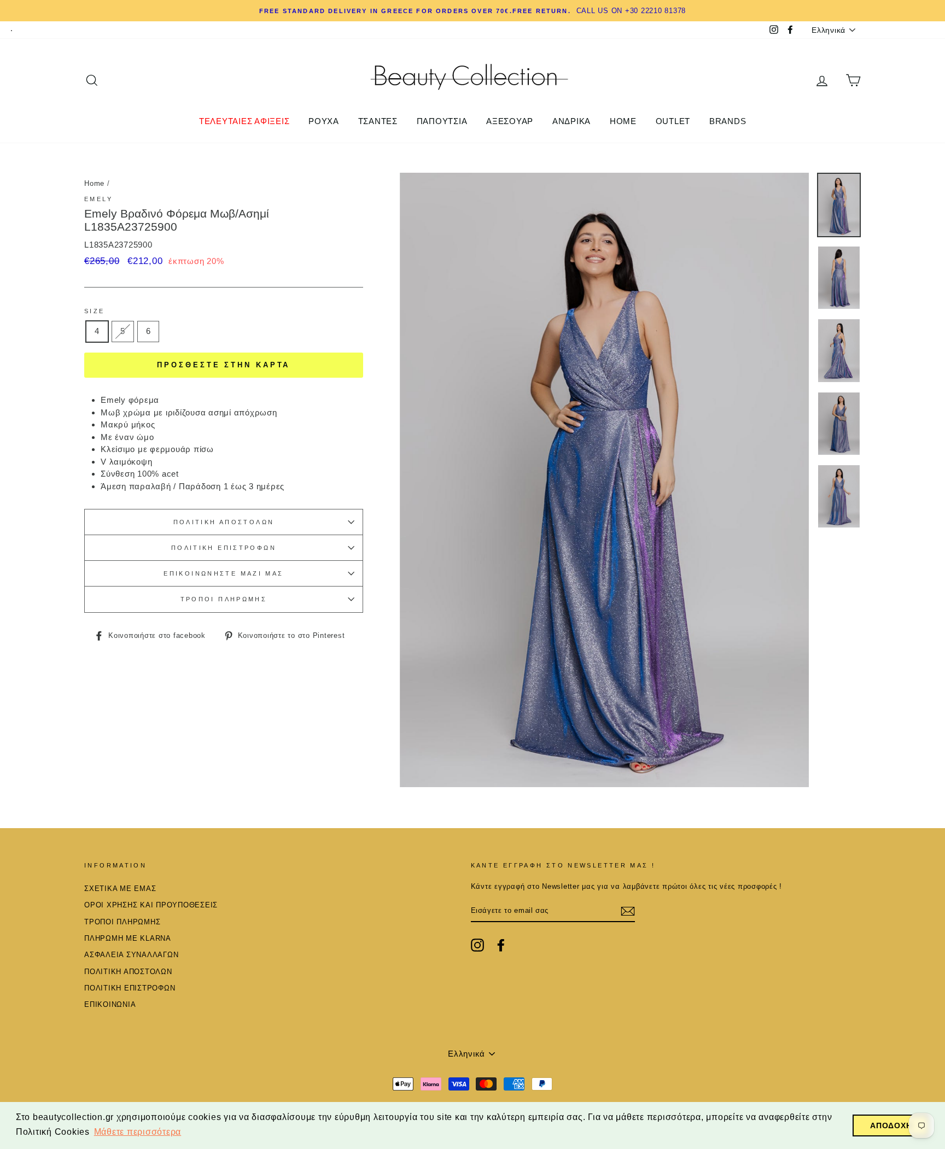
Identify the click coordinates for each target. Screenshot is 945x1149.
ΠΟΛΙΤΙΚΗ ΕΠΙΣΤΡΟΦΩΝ (223, 547)
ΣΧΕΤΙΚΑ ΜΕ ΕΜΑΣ (120, 888)
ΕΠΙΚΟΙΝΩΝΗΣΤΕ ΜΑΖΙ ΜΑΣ (223, 573)
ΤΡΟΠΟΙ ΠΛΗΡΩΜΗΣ (223, 599)
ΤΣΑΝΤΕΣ (378, 121)
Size (94, 311)
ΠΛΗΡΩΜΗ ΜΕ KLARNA (127, 938)
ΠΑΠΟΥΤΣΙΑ (442, 121)
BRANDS (727, 121)
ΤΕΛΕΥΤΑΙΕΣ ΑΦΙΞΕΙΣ (244, 121)
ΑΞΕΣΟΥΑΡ (509, 121)
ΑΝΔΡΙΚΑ (571, 121)
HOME (623, 121)
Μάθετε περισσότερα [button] (138, 1131)
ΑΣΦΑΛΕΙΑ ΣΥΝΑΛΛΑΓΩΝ (131, 955)
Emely (98, 199)
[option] (604, 480)
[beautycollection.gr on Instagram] (477, 945)
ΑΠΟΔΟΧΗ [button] (891, 1125)
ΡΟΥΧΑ (323, 121)
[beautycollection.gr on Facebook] (501, 945)
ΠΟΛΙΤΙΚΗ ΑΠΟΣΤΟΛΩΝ (224, 522)
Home (94, 183)
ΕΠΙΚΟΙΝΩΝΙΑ (110, 1004)
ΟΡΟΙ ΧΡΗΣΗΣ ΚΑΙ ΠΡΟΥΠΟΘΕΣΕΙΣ (151, 905)
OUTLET (673, 121)
